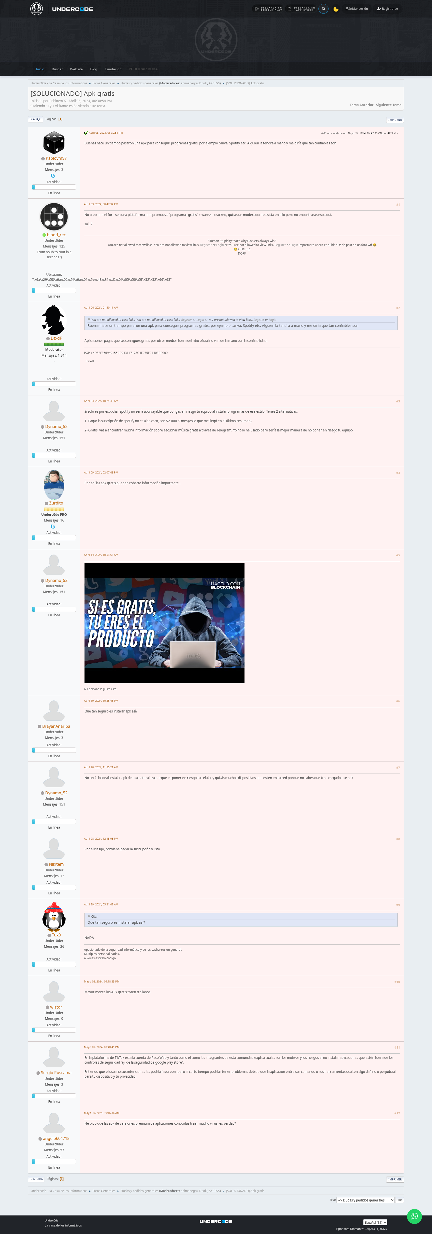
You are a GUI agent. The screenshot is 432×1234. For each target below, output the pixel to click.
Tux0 (56, 935)
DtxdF (203, 83)
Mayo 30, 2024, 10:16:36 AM (102, 1113)
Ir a (332, 1200)
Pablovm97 (56, 158)
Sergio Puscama (56, 1072)
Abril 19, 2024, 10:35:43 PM (101, 700)
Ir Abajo (36, 119)
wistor (56, 1007)
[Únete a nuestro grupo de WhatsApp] (414, 1216)
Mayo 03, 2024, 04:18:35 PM (102, 981)
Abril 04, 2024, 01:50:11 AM (101, 307)
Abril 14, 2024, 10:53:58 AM (101, 555)
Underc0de (51, 1220)
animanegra (189, 83)
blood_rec (56, 234)
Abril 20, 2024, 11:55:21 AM (101, 767)
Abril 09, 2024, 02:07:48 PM (101, 472)
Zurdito (56, 503)
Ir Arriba (36, 1179)
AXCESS (214, 83)
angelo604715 (56, 1138)
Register (206, 245)
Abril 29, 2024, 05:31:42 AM (101, 904)
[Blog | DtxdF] (54, 372)
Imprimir (395, 119)
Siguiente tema (389, 105)
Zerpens (370, 1228)
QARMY (382, 1228)
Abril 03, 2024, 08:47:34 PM (101, 204)
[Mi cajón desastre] (54, 953)
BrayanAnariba (56, 726)
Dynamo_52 (56, 426)
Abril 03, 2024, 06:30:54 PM (106, 132)
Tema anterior (362, 105)
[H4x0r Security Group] (54, 268)
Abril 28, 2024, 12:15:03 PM (101, 838)
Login (220, 245)
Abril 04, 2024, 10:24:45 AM (101, 401)
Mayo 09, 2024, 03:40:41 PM (102, 1047)
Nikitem (56, 864)
